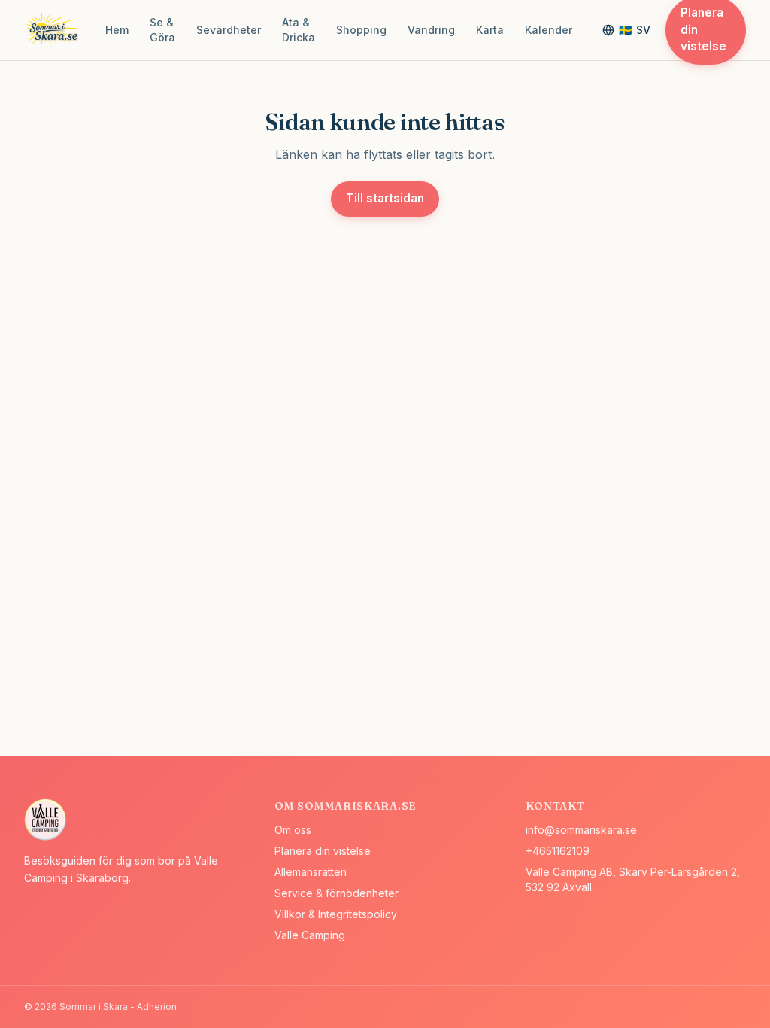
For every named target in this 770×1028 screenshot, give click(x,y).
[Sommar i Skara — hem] (54, 30)
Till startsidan (385, 198)
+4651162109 (558, 850)
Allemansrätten (310, 871)
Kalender (548, 29)
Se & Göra (162, 30)
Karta (490, 29)
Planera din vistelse (322, 850)
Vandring (431, 29)
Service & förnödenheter (336, 893)
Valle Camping (309, 935)
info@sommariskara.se (581, 829)
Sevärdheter (228, 29)
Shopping (361, 29)
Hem (117, 29)
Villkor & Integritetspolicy (335, 914)
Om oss (292, 829)
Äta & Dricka (298, 30)
